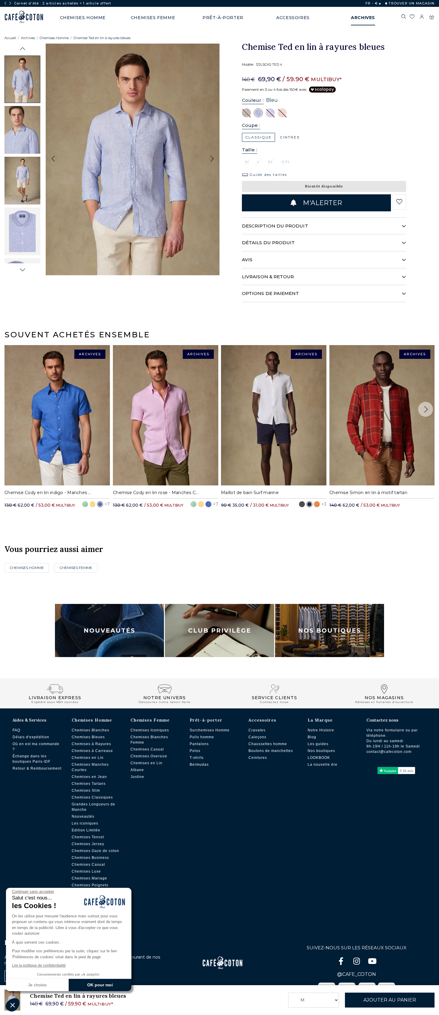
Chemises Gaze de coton (95, 851)
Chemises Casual (88, 864)
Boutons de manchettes (270, 751)
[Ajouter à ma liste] (399, 202)
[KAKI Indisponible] (246, 112)
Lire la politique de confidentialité (39, 965)
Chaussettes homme (267, 744)
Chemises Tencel (88, 837)
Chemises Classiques (92, 797)
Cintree (290, 137)
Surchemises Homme (210, 730)
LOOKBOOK (319, 758)
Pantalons (199, 744)
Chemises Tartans (89, 784)
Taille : (249, 150)
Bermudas (199, 764)
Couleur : (253, 100)
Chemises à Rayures (91, 744)
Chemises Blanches (90, 730)
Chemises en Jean (89, 777)
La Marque (320, 720)
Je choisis (37, 984)
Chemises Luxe (86, 871)
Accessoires (262, 720)
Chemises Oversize (149, 756)
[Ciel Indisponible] (270, 112)
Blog (312, 737)
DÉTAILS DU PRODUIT (268, 242)
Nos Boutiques (329, 630)
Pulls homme (202, 737)
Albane (137, 770)
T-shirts (197, 758)
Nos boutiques (321, 751)
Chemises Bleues (88, 737)
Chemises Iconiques (150, 730)
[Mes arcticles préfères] (412, 17)
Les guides (318, 744)
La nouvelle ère (322, 764)
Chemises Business (90, 858)
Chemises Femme (75, 567)
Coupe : (251, 125)
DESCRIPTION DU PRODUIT (275, 226)
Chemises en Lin (88, 758)
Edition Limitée (86, 830)
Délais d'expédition (31, 737)
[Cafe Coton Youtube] (372, 962)
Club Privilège (219, 630)
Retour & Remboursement (37, 768)
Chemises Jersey (88, 844)
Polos (195, 751)
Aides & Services (29, 720)
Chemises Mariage (89, 878)
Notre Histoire (321, 730)
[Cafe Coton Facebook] (341, 962)
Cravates (256, 730)
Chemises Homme (54, 38)
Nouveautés (109, 630)
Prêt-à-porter (206, 720)
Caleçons (257, 737)
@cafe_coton (356, 974)
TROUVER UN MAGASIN (411, 3)
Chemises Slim (86, 790)
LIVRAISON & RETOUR (268, 276)
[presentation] (5, 3)
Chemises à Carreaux (92, 751)
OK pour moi (100, 984)
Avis (247, 259)
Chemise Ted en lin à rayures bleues (102, 38)
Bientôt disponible (324, 186)
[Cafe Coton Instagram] (357, 962)
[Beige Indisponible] (282, 112)
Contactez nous (382, 720)
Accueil (10, 38)
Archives (28, 38)
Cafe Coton (23, 17)
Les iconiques (85, 823)
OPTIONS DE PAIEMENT (270, 293)
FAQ (16, 730)
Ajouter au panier (389, 1000)
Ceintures (257, 758)
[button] (22, 49)
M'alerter (321, 203)
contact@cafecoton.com (389, 752)
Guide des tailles (267, 174)
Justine (137, 777)
